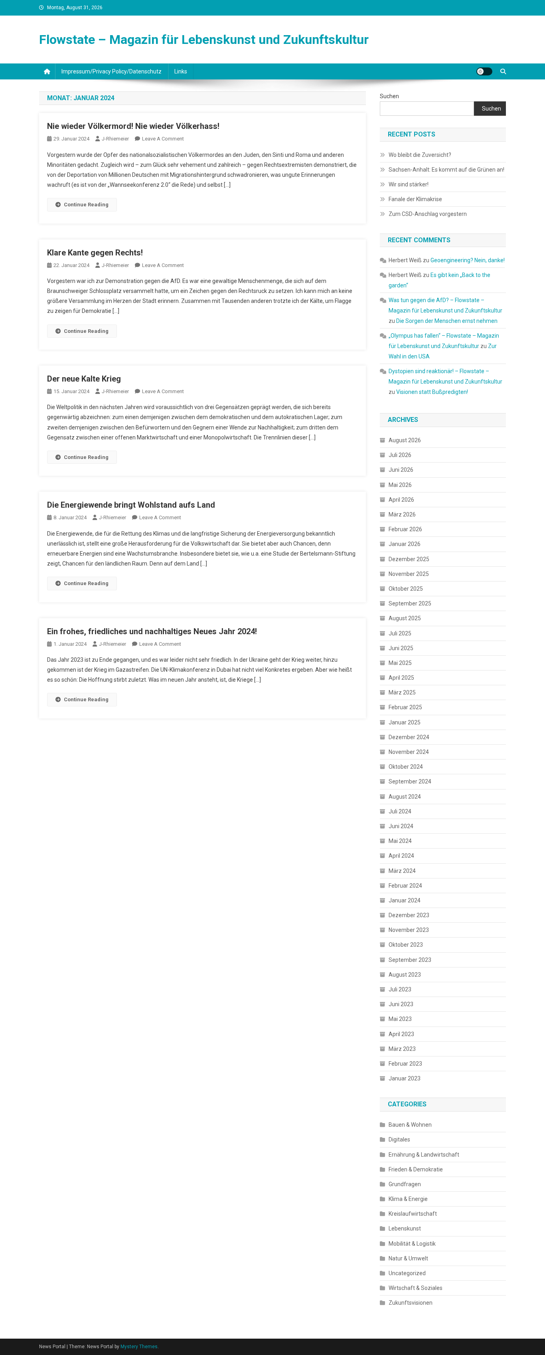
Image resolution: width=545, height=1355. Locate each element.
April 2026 (401, 500)
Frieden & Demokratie (416, 1169)
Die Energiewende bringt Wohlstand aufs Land (131, 505)
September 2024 (410, 781)
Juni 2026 (401, 470)
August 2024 (405, 796)
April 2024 (401, 856)
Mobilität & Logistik (412, 1243)
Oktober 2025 (406, 589)
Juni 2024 (401, 826)
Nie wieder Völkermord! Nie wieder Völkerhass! (133, 126)
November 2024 (409, 752)
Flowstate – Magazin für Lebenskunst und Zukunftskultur (204, 39)
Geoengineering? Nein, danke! (467, 260)
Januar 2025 (405, 722)
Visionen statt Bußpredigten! (432, 392)
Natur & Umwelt (408, 1258)
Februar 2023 (405, 1063)
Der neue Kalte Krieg (84, 379)
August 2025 (405, 618)
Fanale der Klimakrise (415, 199)
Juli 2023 (400, 989)
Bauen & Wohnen (410, 1125)
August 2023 (405, 974)
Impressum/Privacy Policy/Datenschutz (111, 71)
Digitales (399, 1139)
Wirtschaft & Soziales (415, 1288)
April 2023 (401, 1034)
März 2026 (402, 514)
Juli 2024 (400, 811)
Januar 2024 (405, 900)
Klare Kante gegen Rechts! (95, 252)
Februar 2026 (405, 529)
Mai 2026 (400, 485)
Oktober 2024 (406, 767)
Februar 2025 (405, 707)
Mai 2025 (400, 663)
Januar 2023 (405, 1078)
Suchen (389, 96)
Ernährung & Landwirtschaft (424, 1154)
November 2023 (409, 930)
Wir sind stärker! (408, 184)
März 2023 (402, 1049)
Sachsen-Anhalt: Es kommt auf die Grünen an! (446, 169)
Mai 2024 (400, 841)
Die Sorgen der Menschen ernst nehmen (447, 321)
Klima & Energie (408, 1199)
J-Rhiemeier (115, 139)
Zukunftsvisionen (410, 1303)
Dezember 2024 (409, 737)
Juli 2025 (400, 633)
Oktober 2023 (406, 945)
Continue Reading (86, 205)
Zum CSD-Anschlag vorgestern (428, 214)
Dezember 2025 (409, 559)
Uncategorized (407, 1273)
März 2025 (402, 692)
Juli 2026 (400, 455)
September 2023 (410, 960)
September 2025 (410, 603)
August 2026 (405, 440)
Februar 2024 (405, 885)
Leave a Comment (163, 139)
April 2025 (401, 678)
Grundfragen (405, 1184)
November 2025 (409, 574)
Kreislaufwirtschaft (413, 1214)
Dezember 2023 (409, 915)
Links (180, 71)
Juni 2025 (401, 648)
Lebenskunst (405, 1228)
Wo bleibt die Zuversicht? (420, 155)
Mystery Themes (139, 1346)
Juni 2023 (401, 1004)
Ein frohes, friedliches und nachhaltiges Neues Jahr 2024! (152, 631)
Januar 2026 (405, 544)
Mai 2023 (400, 1019)
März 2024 (402, 871)
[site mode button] (484, 71)
